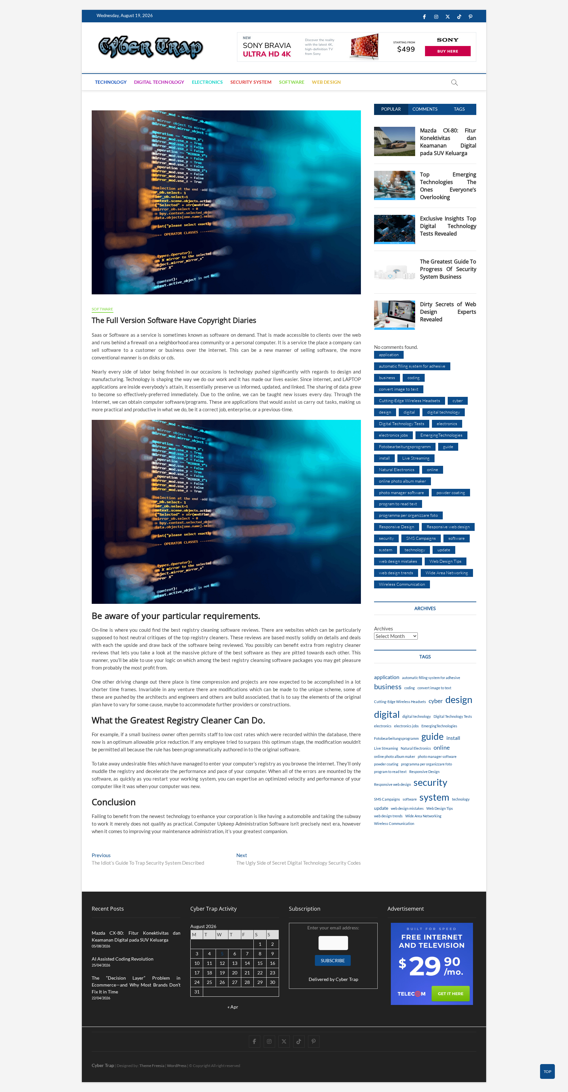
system (385, 549)
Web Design (326, 82)
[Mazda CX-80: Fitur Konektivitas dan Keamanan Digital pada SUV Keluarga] (394, 130)
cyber (458, 400)
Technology (111, 82)
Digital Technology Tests (401, 423)
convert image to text (398, 389)
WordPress (176, 1065)
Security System (251, 82)
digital (409, 412)
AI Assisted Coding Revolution (123, 959)
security (386, 538)
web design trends (396, 572)
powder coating (451, 492)
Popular (391, 109)
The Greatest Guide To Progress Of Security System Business (448, 269)
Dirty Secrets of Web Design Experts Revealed (448, 312)
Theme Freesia (151, 1065)
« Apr (232, 1007)
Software (292, 82)
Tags (459, 109)
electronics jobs (393, 435)
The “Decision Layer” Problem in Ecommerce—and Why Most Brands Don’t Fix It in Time (136, 984)
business (387, 377)
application (389, 354)
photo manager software (401, 492)
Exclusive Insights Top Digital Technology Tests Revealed (448, 226)
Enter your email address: (333, 953)
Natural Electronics (396, 469)
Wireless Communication (402, 584)
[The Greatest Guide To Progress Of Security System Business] (394, 261)
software (456, 538)
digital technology (443, 412)
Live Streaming (416, 458)
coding (414, 377)
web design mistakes (398, 561)
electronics (447, 423)
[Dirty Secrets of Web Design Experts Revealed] (394, 304)
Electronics (207, 82)
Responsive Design (396, 526)
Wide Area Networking (447, 572)
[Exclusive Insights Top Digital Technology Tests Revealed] (394, 218)
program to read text (398, 503)
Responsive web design (448, 526)
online (432, 469)
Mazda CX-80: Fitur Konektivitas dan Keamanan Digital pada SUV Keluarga (448, 142)
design (385, 412)
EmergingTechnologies (441, 435)
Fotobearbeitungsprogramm (405, 446)
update (444, 549)
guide (448, 446)
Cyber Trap (347, 979)
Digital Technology (159, 82)
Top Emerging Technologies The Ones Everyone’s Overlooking (448, 186)
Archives (383, 628)
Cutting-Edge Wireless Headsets (409, 400)
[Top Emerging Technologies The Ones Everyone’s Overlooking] (394, 174)
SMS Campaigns (421, 538)
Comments (425, 109)
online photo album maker (402, 481)
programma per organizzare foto (408, 515)
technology (415, 549)
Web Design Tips (446, 561)
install (384, 458)
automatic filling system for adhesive (412, 366)
